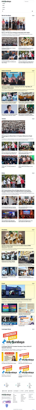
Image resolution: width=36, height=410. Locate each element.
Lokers (3, 7)
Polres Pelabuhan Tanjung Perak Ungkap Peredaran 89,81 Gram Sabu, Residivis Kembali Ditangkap (9, 102)
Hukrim (14, 396)
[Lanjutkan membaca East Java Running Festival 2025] (9, 320)
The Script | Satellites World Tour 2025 (9, 313)
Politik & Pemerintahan (6, 60)
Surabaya (3, 344)
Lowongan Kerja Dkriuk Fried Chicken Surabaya (25, 376)
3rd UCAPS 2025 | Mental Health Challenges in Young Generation (25, 314)
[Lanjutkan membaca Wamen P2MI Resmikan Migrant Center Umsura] (26, 159)
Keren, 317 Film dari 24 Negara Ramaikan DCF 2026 (16, 32)
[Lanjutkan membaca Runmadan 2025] (26, 320)
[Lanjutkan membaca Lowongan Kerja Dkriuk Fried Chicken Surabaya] (26, 369)
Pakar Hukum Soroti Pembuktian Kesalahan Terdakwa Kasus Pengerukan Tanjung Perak (9, 115)
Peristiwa (20, 46)
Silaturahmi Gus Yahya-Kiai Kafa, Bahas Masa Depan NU (9, 277)
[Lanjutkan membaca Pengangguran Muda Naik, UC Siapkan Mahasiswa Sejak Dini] (9, 41)
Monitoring (22, 401)
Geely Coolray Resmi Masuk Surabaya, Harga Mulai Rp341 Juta (26, 207)
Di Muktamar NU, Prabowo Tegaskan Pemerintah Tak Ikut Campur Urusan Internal (8, 261)
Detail (33, 15)
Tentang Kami (23, 394)
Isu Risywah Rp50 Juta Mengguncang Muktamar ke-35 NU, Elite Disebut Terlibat (26, 265)
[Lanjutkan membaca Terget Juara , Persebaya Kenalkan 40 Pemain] (9, 159)
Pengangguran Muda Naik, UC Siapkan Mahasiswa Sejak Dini (9, 49)
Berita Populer (15, 402)
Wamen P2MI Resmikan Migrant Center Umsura (26, 167)
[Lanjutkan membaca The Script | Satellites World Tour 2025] (9, 308)
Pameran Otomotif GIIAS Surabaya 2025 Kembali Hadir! (17, 299)
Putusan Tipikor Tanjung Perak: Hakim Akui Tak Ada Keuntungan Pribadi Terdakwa (26, 102)
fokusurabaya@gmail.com (32, 399)
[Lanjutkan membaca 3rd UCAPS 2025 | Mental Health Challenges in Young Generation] (26, 308)
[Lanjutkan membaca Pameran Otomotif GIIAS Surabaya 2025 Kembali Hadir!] (18, 291)
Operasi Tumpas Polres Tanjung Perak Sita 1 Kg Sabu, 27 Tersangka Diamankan (17, 87)
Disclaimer (22, 396)
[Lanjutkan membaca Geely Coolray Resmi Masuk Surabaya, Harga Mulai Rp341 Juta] (26, 200)
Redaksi (22, 395)
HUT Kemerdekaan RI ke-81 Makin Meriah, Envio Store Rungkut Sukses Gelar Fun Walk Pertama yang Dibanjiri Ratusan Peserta (26, 62)
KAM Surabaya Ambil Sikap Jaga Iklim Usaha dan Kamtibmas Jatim (25, 153)
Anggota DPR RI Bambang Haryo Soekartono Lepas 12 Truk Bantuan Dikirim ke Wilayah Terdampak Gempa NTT (26, 277)
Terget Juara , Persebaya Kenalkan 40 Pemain (9, 167)
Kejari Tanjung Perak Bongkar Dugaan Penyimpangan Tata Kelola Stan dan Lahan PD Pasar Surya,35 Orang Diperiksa (26, 115)
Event (3, 9)
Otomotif (14, 397)
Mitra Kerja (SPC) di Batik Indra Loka (25, 363)
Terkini (3, 3)
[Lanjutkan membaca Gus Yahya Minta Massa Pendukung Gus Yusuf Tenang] (9, 55)
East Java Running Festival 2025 (7, 325)
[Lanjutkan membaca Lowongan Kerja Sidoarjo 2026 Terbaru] (9, 356)
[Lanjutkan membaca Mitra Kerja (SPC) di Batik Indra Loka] (26, 356)
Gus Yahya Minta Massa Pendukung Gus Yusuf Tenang (9, 62)
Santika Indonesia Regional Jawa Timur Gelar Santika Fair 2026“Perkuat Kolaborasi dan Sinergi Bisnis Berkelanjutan (26, 221)
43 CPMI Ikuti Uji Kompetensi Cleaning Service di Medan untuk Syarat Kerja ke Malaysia (9, 207)
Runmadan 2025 (21, 325)
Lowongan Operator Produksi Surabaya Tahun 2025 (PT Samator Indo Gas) (17, 347)
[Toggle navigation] (32, 11)
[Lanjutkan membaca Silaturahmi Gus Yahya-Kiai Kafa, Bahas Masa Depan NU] (9, 271)
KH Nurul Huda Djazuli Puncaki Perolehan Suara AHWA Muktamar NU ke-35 (26, 49)
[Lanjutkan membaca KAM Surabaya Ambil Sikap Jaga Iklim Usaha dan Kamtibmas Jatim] (26, 146)
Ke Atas (33, 409)
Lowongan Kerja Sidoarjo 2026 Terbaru (9, 363)
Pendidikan (3, 31)
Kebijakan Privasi (23, 397)
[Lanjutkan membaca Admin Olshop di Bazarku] (9, 369)
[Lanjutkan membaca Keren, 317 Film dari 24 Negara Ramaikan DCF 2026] (13, 23)
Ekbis (3, 5)
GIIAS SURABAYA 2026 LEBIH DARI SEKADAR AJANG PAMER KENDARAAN (9, 221)
